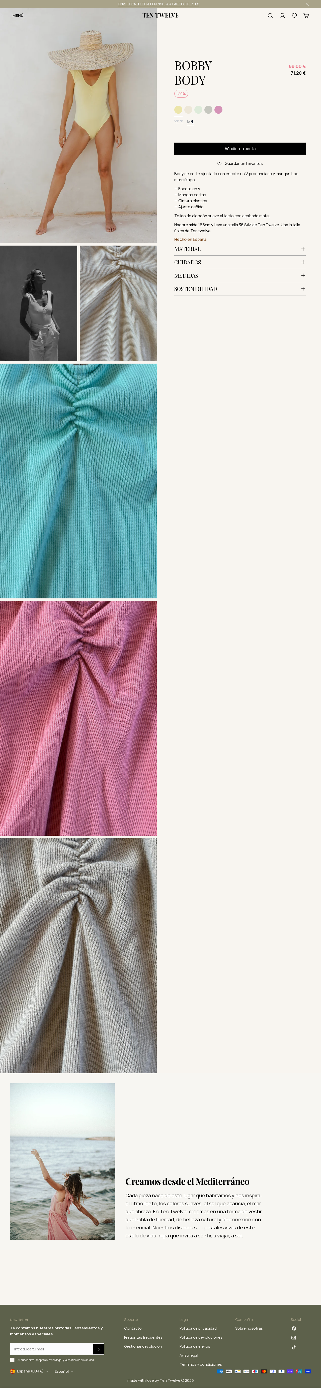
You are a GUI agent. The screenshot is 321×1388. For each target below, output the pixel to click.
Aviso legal (189, 1355)
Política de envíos (195, 1346)
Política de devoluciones (201, 1337)
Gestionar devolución (143, 1346)
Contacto (133, 1328)
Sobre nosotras (249, 1328)
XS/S (178, 122)
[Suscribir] (98, 1349)
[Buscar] (270, 16)
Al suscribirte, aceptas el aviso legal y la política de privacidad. (56, 1360)
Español (62, 1371)
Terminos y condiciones (201, 1364)
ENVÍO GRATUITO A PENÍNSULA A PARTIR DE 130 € (158, 4)
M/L (190, 122)
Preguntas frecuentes (143, 1337)
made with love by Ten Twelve (153, 1380)
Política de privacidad (198, 1328)
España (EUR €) (30, 1371)
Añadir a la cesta (240, 148)
